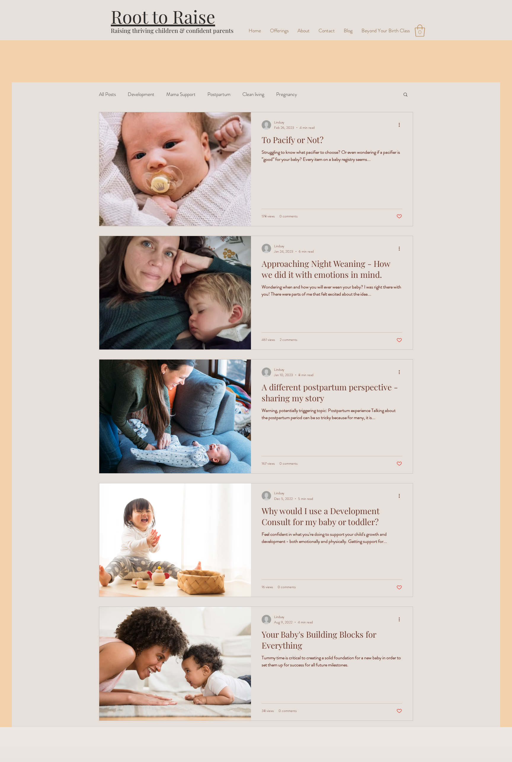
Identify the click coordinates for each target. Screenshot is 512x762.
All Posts (107, 94)
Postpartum (219, 94)
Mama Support (181, 94)
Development (141, 94)
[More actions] (401, 125)
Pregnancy (286, 94)
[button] (420, 30)
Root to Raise (163, 16)
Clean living (253, 94)
